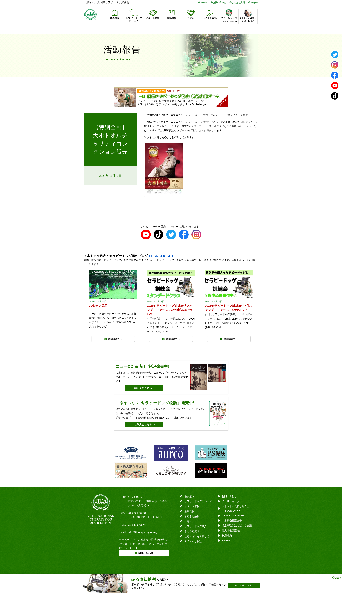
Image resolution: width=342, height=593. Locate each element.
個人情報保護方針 (232, 530)
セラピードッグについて (198, 501)
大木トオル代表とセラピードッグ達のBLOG (237, 508)
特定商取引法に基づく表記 (237, 525)
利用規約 (227, 535)
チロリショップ (230, 501)
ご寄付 (188, 521)
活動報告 (189, 511)
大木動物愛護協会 (232, 520)
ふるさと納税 (191, 516)
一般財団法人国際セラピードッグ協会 (106, 2)
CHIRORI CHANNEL (233, 515)
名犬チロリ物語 (193, 541)
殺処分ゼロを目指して (196, 536)
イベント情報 (191, 506)
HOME (204, 2)
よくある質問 (238, 2)
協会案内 (189, 496)
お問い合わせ (219, 2)
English (254, 2)
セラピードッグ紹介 (195, 526)
